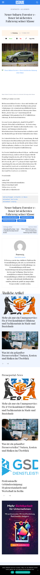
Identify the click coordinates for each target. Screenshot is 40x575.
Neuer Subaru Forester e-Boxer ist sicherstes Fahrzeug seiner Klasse (29, 230)
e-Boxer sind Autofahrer (10, 217)
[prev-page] (4, 364)
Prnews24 (15, 33)
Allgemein (25, 9)
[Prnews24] (20, 246)
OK (12, 572)
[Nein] (38, 570)
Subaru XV (22, 220)
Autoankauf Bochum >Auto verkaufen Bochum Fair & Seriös (11, 230)
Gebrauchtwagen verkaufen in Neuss (15, 197)
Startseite (15, 9)
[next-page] (9, 364)
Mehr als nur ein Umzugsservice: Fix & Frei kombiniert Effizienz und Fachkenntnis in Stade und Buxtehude (19, 322)
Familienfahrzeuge (27, 217)
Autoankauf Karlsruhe (10, 199)
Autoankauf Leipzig (9, 201)
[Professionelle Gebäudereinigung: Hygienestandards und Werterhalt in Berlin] (20, 467)
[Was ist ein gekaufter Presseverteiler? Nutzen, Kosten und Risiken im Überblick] (20, 340)
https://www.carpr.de (20, 257)
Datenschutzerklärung (22, 572)
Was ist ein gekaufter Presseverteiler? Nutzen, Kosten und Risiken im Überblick (19, 355)
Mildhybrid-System (9, 220)
